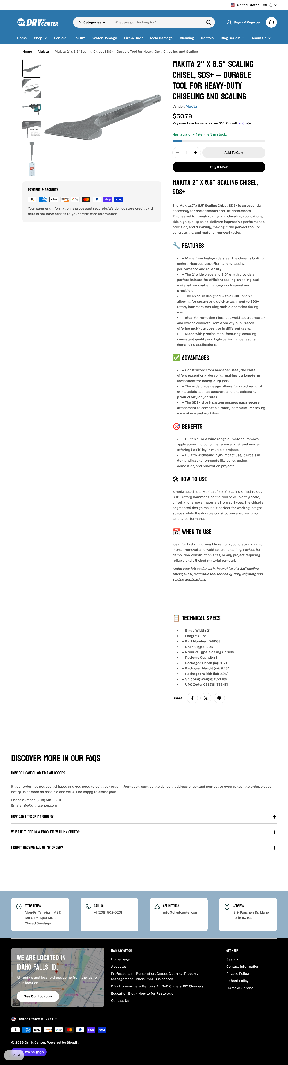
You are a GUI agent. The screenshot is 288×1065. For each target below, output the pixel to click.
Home (27, 52)
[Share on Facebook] (192, 698)
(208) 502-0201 (48, 800)
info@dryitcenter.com (39, 805)
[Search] (208, 22)
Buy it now (219, 167)
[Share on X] (205, 698)
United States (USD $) (254, 5)
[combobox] (144, 22)
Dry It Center (35, 1042)
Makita (43, 52)
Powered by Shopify (63, 1042)
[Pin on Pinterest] (219, 698)
